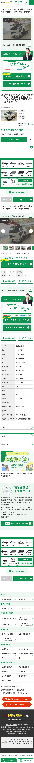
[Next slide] (31, 147)
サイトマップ (22, 693)
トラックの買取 (7, 634)
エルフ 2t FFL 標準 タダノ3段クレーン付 (15, 130)
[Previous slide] (1, 248)
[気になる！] (30, 139)
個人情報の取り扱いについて (11, 686)
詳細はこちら (14, 139)
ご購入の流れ (6, 624)
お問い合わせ (6, 680)
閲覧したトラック (8, 608)
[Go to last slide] (3, 231)
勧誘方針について (7, 690)
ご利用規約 (20, 690)
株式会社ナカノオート (17, 720)
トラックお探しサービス (9, 655)
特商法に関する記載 (8, 693)
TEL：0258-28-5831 (11, 725)
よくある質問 (6, 676)
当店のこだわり (7, 667)
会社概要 (5, 671)
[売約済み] (17, 243)
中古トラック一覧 (8, 618)
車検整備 (5, 649)
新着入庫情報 (6, 599)
